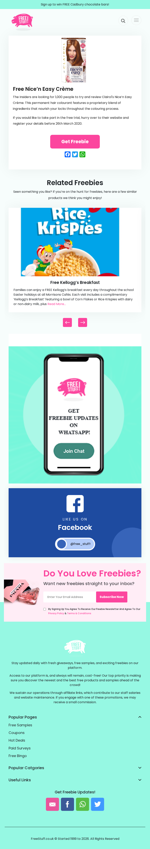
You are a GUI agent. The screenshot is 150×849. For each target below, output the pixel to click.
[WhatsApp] (75, 482)
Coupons (17, 732)
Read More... (56, 304)
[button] (82, 322)
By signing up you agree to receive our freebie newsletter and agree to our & (94, 611)
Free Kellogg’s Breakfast (75, 282)
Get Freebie (75, 141)
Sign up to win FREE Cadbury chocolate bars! (75, 4)
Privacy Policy (56, 613)
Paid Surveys (20, 748)
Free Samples (20, 725)
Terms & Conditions (79, 613)
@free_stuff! (81, 544)
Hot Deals (17, 740)
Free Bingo (18, 756)
